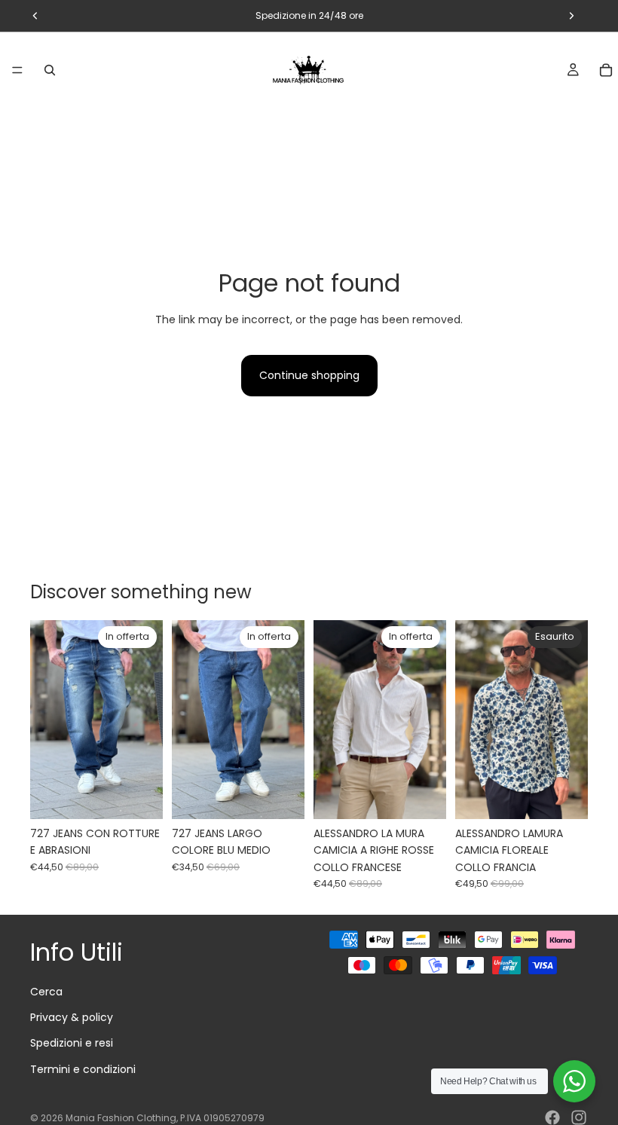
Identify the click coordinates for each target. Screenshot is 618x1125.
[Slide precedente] (46, 719)
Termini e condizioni (83, 1069)
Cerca (46, 991)
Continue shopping (309, 375)
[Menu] (17, 70)
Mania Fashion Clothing (121, 1117)
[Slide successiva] (146, 719)
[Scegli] (139, 795)
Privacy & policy (71, 1017)
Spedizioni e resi (71, 1042)
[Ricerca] (49, 70)
